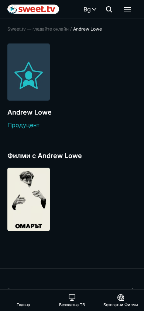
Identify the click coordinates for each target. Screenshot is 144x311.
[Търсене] (109, 9)
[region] (72, 199)
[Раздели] (127, 9)
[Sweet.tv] (33, 9)
